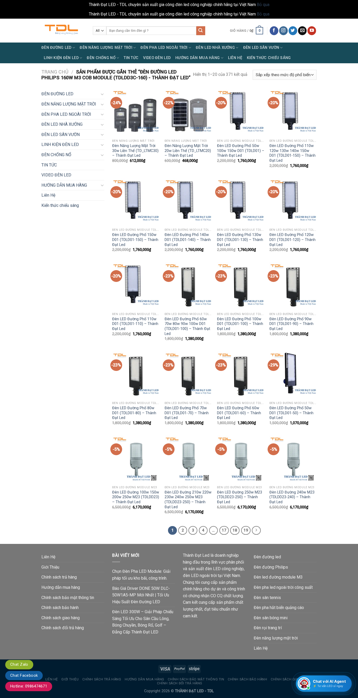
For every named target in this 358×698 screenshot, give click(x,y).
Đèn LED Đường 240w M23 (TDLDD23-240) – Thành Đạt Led (291, 497)
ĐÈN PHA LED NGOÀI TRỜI (163, 47)
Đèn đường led (267, 556)
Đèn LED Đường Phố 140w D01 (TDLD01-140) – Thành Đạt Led (188, 240)
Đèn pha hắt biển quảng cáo (279, 607)
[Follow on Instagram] (283, 30)
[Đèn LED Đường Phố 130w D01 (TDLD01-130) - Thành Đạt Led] (240, 201)
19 (245, 530)
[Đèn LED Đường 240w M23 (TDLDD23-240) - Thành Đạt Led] (293, 459)
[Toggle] (102, 94)
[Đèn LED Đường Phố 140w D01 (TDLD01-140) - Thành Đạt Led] (188, 201)
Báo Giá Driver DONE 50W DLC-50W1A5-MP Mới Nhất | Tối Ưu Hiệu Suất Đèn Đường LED (141, 595)
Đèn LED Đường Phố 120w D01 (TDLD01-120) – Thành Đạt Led (292, 240)
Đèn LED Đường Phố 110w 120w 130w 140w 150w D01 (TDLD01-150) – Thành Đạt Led (292, 153)
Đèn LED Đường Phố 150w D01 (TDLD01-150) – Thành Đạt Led (135, 240)
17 (224, 530)
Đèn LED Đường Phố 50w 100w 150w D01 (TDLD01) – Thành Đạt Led (240, 151)
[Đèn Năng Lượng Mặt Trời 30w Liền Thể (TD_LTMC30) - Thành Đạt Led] (135, 112)
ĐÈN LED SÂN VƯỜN (261, 47)
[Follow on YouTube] (311, 30)
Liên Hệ (235, 58)
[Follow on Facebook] (274, 30)
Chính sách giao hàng (60, 617)
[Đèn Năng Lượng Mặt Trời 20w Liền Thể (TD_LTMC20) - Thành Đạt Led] (188, 112)
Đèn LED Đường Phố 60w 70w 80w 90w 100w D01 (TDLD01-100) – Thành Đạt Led (187, 326)
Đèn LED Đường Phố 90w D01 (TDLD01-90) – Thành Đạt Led (291, 324)
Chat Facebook (24, 675)
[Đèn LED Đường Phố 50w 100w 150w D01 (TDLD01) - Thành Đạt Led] (240, 112)
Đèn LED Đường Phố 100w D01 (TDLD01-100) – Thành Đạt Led (240, 324)
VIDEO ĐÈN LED (157, 58)
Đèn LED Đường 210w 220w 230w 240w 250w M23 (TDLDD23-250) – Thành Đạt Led (188, 499)
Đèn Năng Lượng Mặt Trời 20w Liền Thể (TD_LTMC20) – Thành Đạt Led (188, 151)
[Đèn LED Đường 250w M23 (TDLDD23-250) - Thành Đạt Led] (240, 459)
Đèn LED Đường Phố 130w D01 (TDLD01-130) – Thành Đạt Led (240, 240)
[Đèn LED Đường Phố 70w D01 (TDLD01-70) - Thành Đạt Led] (188, 375)
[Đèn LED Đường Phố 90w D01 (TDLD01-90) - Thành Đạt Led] (293, 285)
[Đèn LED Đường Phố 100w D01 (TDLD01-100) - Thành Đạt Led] (240, 285)
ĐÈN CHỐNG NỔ (101, 58)
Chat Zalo (19, 664)
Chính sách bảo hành (60, 607)
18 (234, 530)
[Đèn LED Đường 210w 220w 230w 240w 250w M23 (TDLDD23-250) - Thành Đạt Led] (188, 459)
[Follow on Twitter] (293, 30)
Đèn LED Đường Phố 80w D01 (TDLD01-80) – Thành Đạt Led (134, 413)
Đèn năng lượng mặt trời (276, 638)
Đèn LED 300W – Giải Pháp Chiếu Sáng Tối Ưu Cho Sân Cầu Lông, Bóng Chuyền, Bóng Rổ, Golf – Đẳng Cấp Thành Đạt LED (142, 621)
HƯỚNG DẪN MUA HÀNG (197, 58)
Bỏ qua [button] (263, 4)
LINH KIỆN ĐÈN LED (61, 58)
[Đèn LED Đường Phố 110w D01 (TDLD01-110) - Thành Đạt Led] (135, 285)
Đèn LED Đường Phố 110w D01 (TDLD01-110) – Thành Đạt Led (135, 324)
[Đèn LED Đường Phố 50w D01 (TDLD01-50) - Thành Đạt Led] (293, 375)
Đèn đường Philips (271, 567)
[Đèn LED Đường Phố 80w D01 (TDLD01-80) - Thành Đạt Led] (135, 375)
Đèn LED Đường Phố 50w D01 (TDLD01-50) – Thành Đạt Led (291, 413)
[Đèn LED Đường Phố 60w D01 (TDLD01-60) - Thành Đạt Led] (240, 375)
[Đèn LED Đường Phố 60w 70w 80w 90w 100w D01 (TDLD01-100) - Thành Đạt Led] (188, 285)
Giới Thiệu (50, 567)
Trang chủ (54, 72)
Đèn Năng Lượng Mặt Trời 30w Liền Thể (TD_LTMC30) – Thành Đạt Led (135, 151)
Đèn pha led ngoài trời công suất (283, 587)
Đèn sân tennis (267, 597)
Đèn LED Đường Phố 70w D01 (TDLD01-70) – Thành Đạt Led (187, 413)
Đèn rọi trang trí (268, 627)
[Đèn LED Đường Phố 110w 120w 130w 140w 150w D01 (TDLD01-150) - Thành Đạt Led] (293, 112)
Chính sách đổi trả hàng (62, 627)
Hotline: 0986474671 (28, 686)
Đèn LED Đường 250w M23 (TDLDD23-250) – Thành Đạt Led (239, 497)
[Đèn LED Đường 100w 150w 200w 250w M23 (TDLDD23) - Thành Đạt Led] (135, 459)
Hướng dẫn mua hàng (60, 587)
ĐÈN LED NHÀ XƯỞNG (215, 47)
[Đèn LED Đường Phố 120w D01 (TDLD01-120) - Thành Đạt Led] (293, 201)
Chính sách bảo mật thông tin (67, 597)
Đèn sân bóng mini (271, 617)
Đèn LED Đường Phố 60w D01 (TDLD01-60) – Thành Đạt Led (239, 413)
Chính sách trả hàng (59, 577)
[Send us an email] (302, 30)
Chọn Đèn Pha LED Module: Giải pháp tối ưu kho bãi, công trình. (141, 575)
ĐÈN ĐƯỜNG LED (56, 47)
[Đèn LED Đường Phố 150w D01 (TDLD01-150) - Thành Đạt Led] (135, 201)
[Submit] (200, 30)
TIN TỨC (131, 58)
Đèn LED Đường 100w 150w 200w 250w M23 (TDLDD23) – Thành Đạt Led (135, 497)
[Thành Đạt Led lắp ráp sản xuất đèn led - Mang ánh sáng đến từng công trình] (63, 30)
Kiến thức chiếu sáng (269, 58)
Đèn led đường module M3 (278, 577)
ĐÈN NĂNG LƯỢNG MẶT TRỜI (106, 47)
